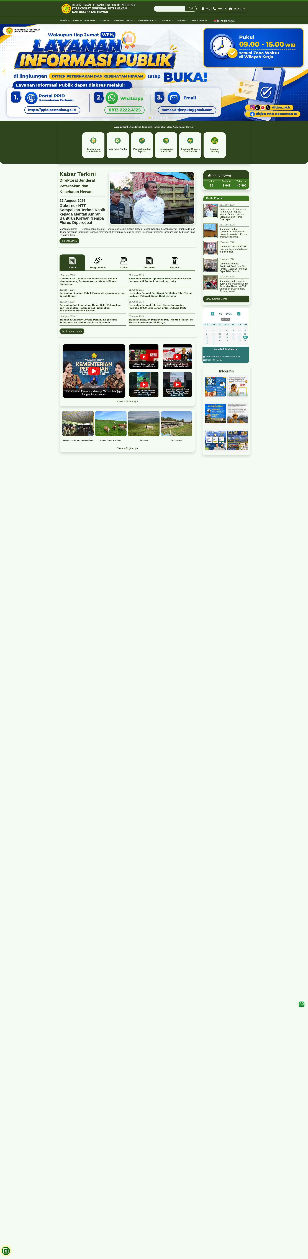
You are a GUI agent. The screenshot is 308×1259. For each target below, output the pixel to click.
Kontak (222, 9)
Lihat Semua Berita (72, 331)
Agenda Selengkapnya (225, 349)
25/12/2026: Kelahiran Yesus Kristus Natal (222, 357)
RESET (225, 319)
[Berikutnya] (238, 314)
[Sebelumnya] (212, 314)
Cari (191, 8)
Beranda (65, 21)
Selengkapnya (69, 241)
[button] (141, 118)
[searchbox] (175, 9)
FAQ (208, 9)
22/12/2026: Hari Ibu (213, 360)
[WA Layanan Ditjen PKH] (301, 1004)
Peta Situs (239, 9)
